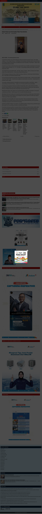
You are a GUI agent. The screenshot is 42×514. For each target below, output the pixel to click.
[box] (21, 257)
